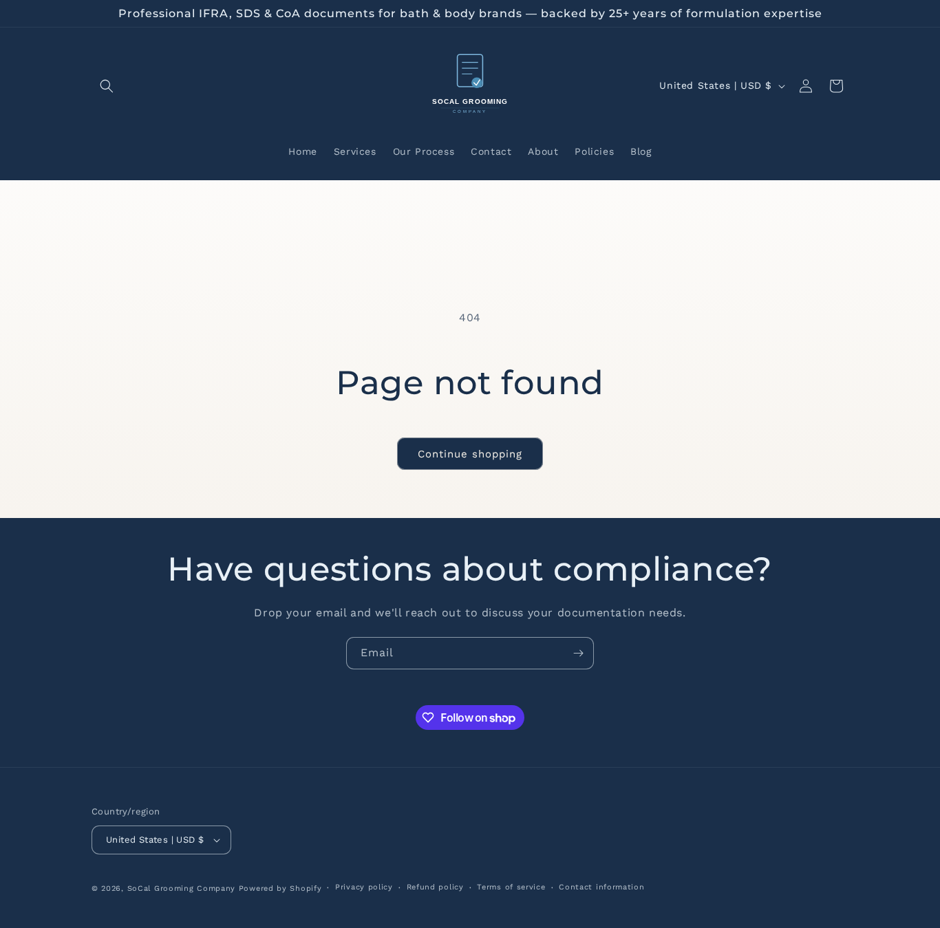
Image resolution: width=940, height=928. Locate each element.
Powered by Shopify (280, 888)
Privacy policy (364, 887)
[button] (107, 86)
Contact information (601, 887)
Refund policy (435, 887)
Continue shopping (470, 454)
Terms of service (511, 887)
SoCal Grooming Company (181, 888)
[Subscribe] (578, 653)
